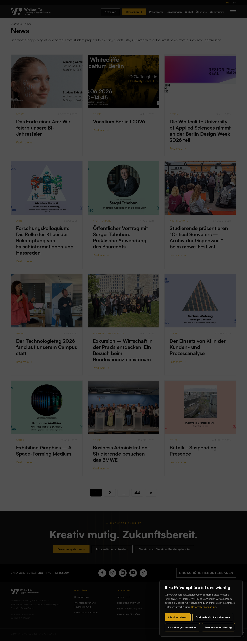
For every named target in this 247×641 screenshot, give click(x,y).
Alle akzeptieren (177, 617)
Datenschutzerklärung (203, 607)
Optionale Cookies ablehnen (213, 617)
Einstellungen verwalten (182, 627)
